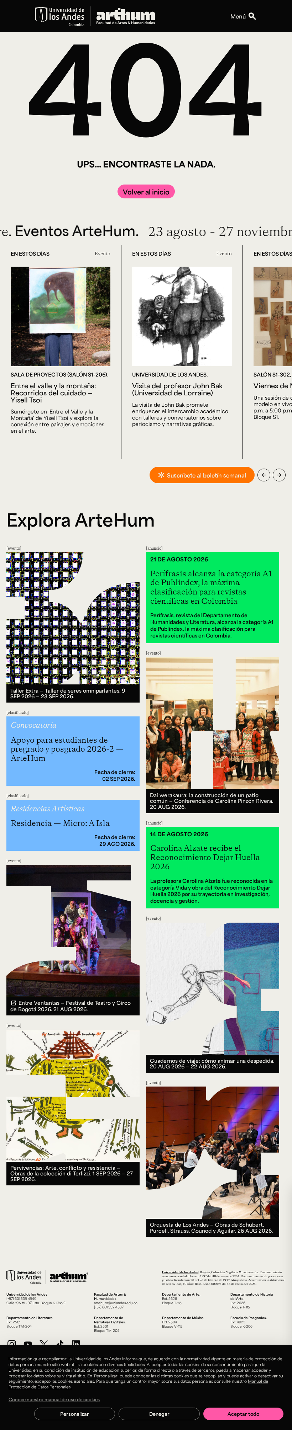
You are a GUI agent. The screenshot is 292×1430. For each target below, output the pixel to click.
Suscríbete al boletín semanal (206, 475)
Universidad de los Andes (180, 1272)
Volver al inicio (146, 191)
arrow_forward (279, 475)
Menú (238, 16)
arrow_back (264, 475)
